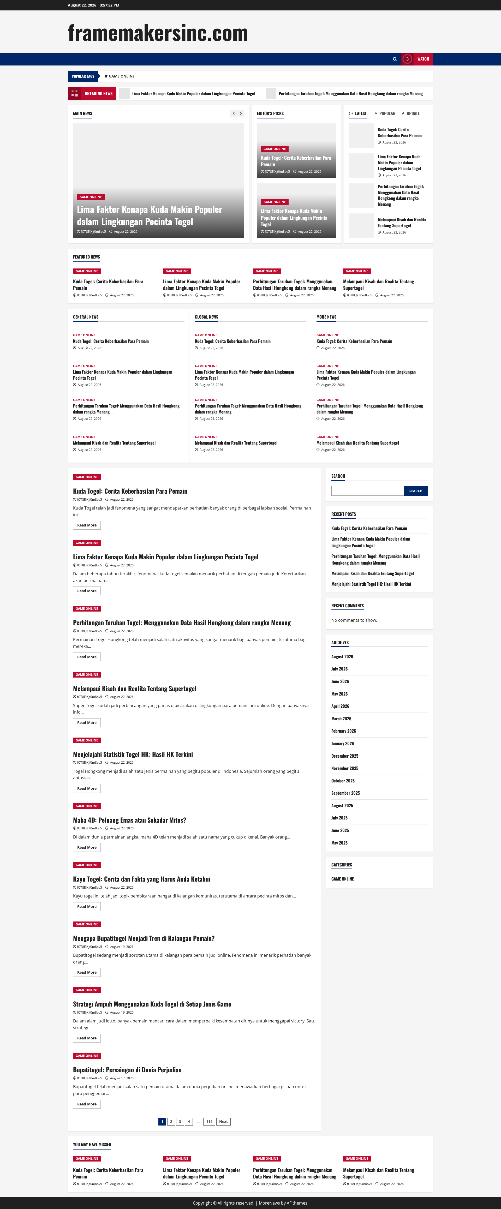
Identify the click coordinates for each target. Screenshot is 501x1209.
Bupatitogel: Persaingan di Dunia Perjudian (127, 1069)
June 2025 (340, 830)
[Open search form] (395, 59)
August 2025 (342, 805)
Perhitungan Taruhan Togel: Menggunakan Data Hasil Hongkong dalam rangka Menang (325, 93)
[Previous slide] (233, 113)
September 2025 (345, 793)
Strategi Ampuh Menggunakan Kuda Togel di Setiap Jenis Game (152, 1003)
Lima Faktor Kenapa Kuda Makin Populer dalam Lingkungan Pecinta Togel (168, 93)
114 (209, 1121)
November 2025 (344, 768)
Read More (89, 526)
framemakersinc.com (158, 31)
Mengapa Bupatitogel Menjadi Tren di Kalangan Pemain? (144, 938)
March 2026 (341, 718)
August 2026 (342, 656)
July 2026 (339, 669)
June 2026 (340, 681)
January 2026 (342, 743)
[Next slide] (240, 113)
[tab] (362, 114)
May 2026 (339, 694)
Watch (423, 59)
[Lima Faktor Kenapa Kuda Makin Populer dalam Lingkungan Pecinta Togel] (158, 180)
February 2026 (343, 731)
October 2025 (343, 780)
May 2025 (339, 843)
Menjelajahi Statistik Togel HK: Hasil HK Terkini (133, 754)
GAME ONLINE (122, 76)
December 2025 (344, 756)
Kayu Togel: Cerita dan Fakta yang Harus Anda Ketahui (141, 878)
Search (338, 476)
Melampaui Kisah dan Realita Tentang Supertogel (361, 225)
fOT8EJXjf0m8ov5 (93, 231)
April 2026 (340, 706)
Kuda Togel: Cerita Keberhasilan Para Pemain (296, 160)
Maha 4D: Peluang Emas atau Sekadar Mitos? (129, 819)
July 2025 (339, 818)
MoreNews (269, 1203)
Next (223, 1121)
